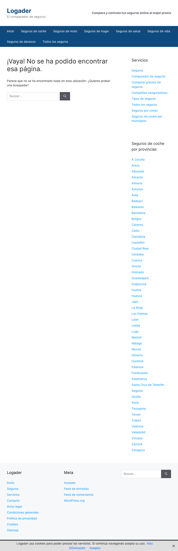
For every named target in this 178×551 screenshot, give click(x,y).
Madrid (136, 337)
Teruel (136, 414)
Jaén (135, 302)
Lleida (136, 325)
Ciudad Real (140, 248)
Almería (137, 183)
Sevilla (136, 396)
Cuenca (137, 260)
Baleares (138, 207)
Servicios (13, 494)
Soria (135, 402)
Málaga (137, 343)
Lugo (135, 331)
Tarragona (139, 408)
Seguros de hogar (96, 31)
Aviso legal (14, 506)
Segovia (137, 391)
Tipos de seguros (144, 98)
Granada (138, 272)
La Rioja (137, 308)
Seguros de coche (33, 31)
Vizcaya (137, 438)
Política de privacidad (22, 518)
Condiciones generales (23, 512)
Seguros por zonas (145, 110)
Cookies (12, 524)
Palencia (137, 367)
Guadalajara (140, 278)
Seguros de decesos (21, 41)
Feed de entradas (76, 488)
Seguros (137, 70)
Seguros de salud (128, 31)
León (135, 319)
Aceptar (95, 548)
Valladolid (138, 432)
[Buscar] (65, 96)
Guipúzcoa (139, 284)
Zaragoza (138, 450)
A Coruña (138, 159)
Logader (19, 10)
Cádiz (136, 230)
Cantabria (138, 236)
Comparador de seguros (148, 76)
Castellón (138, 242)
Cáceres (137, 225)
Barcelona (138, 213)
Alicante (137, 177)
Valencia (137, 426)
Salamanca (139, 379)
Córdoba (138, 254)
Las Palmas (140, 313)
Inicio (10, 31)
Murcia (136, 349)
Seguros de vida (158, 31)
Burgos (136, 219)
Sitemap (12, 530)
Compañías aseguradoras (149, 93)
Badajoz (137, 201)
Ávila (135, 195)
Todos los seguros (55, 41)
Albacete (138, 171)
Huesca (137, 296)
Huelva (136, 290)
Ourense (137, 361)
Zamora (137, 444)
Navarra (137, 355)
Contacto (13, 500)
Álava (135, 165)
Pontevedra (140, 373)
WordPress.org (74, 500)
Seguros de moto (65, 31)
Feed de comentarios (79, 494)
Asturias (137, 189)
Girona (136, 266)
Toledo (136, 420)
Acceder (70, 483)
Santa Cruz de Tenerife (148, 385)
